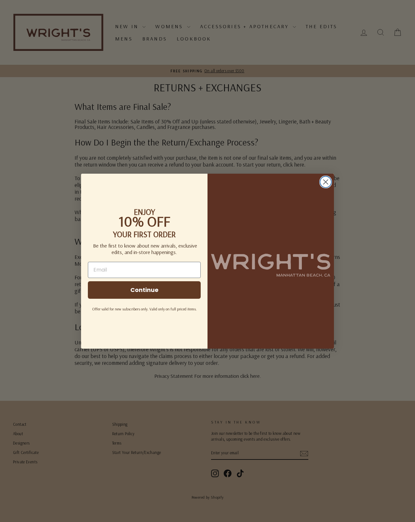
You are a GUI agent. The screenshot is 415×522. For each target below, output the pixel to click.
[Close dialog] (325, 182)
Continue (144, 290)
